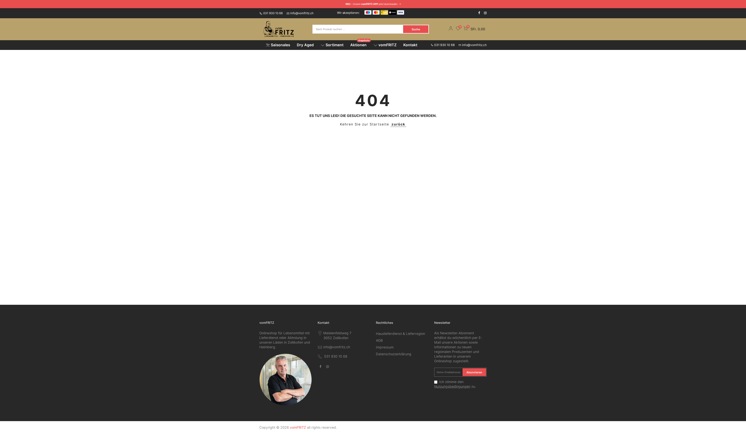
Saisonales (280, 45)
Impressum (385, 347)
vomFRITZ (387, 45)
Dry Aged (305, 45)
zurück (398, 124)
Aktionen (360, 43)
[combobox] (358, 29)
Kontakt (410, 45)
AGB (379, 340)
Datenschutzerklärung (393, 354)
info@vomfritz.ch (302, 13)
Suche (416, 29)
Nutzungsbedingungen (452, 386)
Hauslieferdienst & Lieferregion (400, 334)
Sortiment (334, 45)
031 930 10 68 (273, 13)
